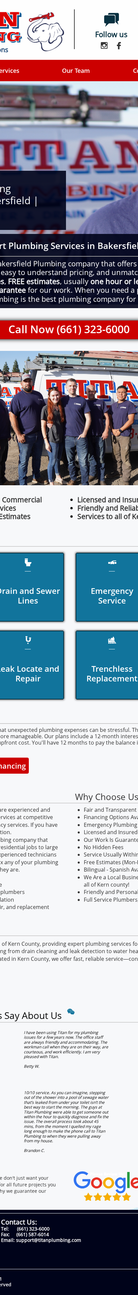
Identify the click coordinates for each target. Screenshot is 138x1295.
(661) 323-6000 (33, 1228)
